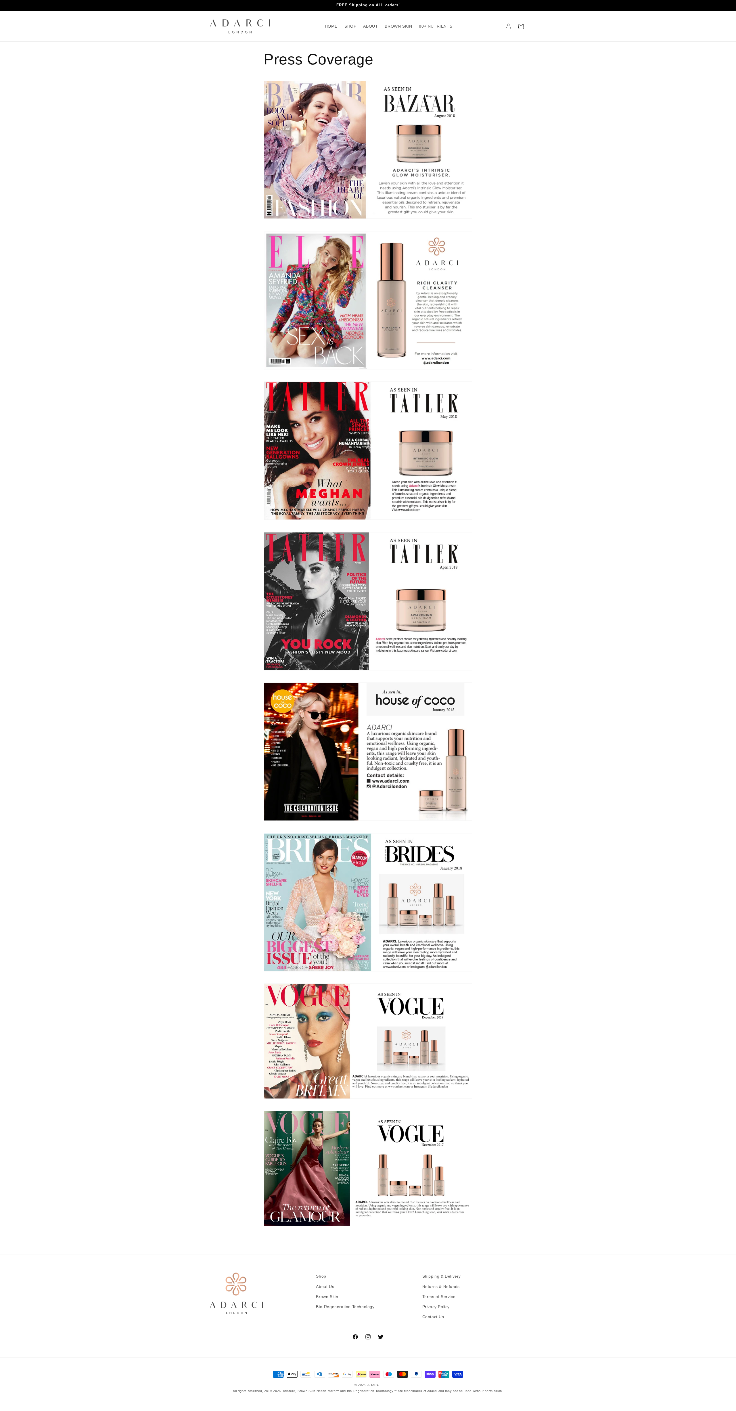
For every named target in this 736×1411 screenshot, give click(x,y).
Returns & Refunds (441, 1286)
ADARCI (373, 1385)
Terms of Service (439, 1296)
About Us (325, 1286)
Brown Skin (327, 1296)
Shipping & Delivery (441, 1276)
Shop (321, 1276)
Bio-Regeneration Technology (345, 1306)
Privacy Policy (436, 1306)
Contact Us (433, 1316)
